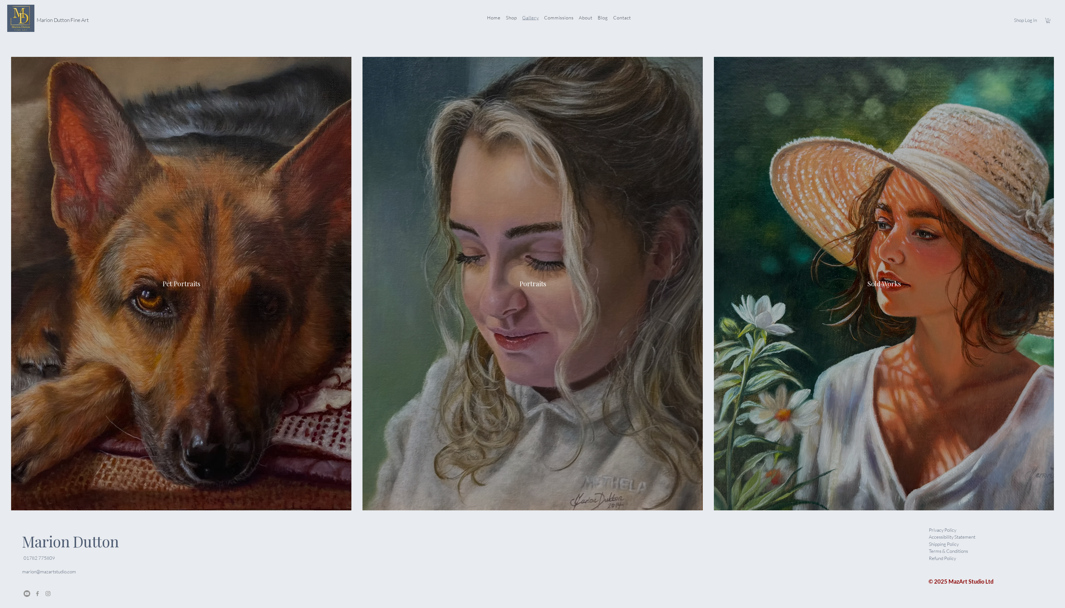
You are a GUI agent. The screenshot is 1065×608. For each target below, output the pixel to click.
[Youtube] (27, 593)
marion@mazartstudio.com (49, 571)
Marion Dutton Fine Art (63, 20)
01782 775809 (39, 558)
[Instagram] (48, 593)
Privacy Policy (942, 530)
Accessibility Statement (952, 537)
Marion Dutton (70, 541)
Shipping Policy (944, 544)
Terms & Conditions (948, 551)
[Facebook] (37, 593)
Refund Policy (942, 558)
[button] (1048, 20)
